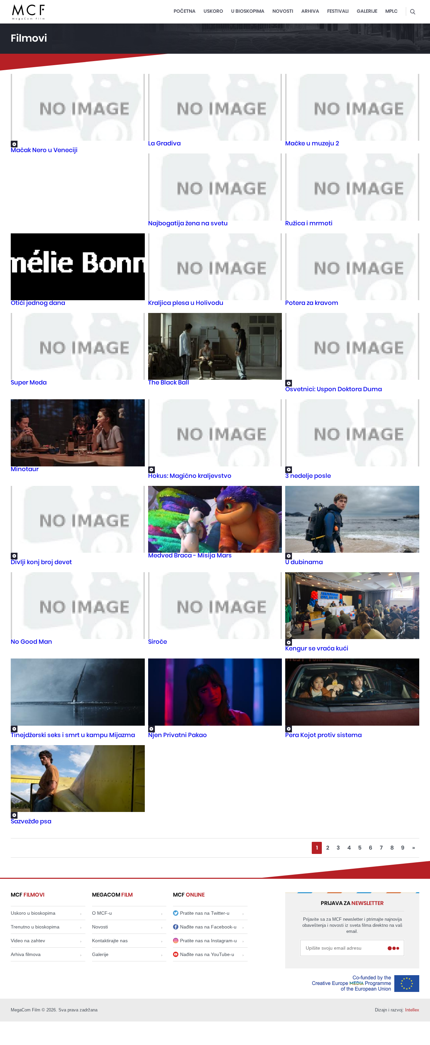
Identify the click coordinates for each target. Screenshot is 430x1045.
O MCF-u (102, 913)
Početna (185, 11)
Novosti (282, 11)
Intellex (412, 1009)
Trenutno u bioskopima (35, 926)
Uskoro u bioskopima (33, 913)
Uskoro (213, 11)
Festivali (338, 11)
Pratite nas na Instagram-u (208, 940)
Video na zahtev (28, 940)
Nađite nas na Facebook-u (208, 926)
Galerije (367, 11)
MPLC (391, 11)
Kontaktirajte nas (110, 940)
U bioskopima (247, 11)
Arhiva (310, 11)
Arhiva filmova (26, 954)
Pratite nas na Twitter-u (204, 913)
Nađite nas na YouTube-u (207, 954)
